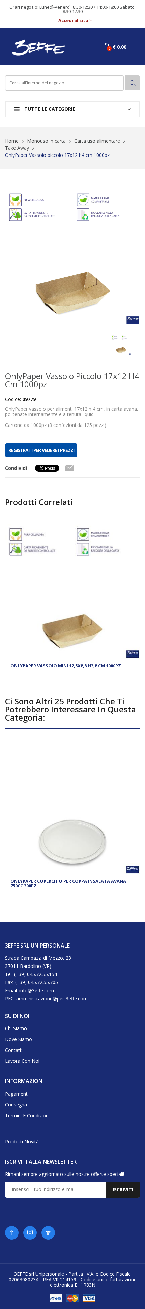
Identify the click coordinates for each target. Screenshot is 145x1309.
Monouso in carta (46, 141)
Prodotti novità (22, 1141)
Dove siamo (18, 1039)
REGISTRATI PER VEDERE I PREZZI (41, 450)
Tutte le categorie (49, 109)
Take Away (17, 148)
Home (12, 141)
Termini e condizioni (27, 1115)
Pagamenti (17, 1093)
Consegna (16, 1104)
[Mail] (69, 466)
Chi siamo (16, 1028)
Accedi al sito (73, 20)
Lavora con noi (22, 1061)
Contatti (14, 1050)
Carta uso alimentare (97, 141)
